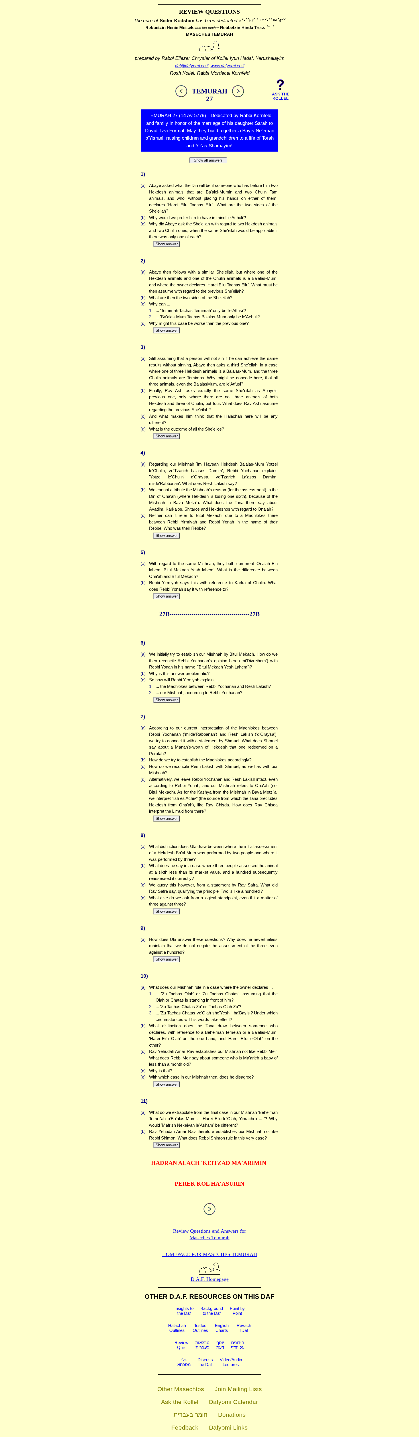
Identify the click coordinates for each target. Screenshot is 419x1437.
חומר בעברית (191, 1414)
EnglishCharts (222, 1328)
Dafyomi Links (228, 1427)
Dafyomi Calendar (233, 1402)
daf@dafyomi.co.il (191, 65)
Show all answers (208, 160)
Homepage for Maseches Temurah (209, 1254)
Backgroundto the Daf (211, 1311)
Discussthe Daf (205, 1362)
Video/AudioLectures (231, 1362)
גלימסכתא (184, 1362)
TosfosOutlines (200, 1328)
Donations (232, 1414)
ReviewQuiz (181, 1345)
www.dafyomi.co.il (227, 65)
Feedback (184, 1427)
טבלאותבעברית (202, 1345)
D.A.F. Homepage (210, 1279)
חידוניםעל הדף (238, 1345)
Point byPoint (237, 1311)
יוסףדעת (220, 1345)
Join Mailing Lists (238, 1389)
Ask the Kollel (179, 1402)
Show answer (167, 244)
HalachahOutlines (177, 1328)
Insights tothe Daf (184, 1311)
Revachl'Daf (244, 1328)
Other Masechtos (180, 1389)
